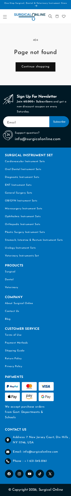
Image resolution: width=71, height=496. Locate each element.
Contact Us (12, 311)
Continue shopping (35, 66)
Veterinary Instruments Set (22, 255)
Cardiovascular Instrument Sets (25, 161)
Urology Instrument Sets (20, 248)
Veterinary (11, 287)
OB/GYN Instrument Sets (21, 200)
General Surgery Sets (18, 193)
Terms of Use (13, 335)
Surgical (10, 271)
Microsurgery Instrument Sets (23, 208)
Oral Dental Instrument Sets (23, 169)
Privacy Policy (13, 366)
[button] (5, 17)
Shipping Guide (14, 350)
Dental (9, 279)
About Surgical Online (19, 303)
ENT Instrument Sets (18, 185)
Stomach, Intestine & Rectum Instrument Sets (34, 240)
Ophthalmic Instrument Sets (23, 216)
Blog (7, 319)
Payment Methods (16, 343)
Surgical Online (51, 490)
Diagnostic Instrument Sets (22, 177)
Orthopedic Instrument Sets (22, 224)
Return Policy (13, 358)
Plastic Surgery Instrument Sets (25, 232)
